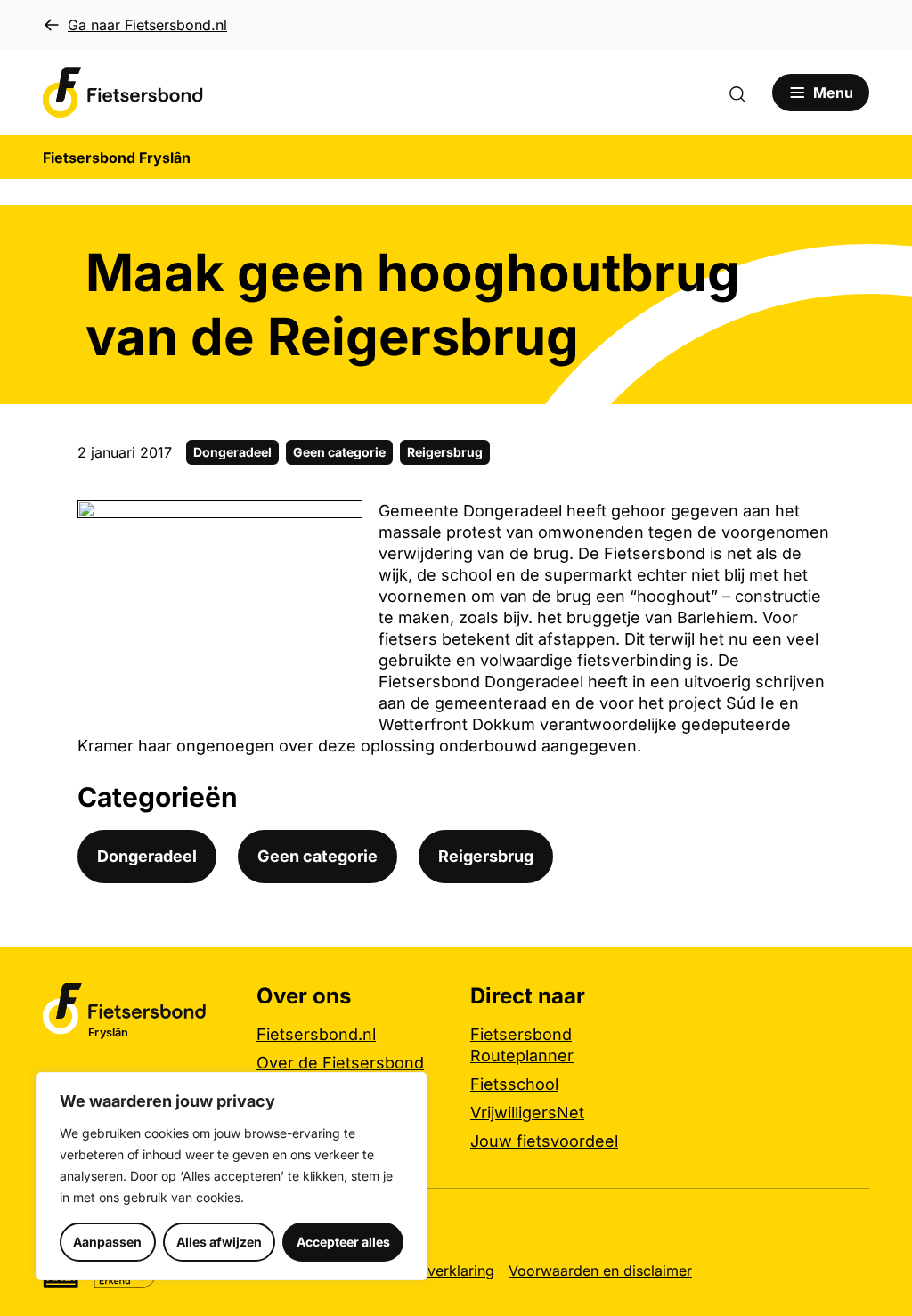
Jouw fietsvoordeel (544, 1141)
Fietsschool (514, 1084)
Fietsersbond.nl (316, 1034)
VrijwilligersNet (527, 1112)
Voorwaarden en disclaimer (600, 1270)
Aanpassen (107, 1241)
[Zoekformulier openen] (746, 92)
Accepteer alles (343, 1241)
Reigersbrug (445, 451)
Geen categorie (339, 451)
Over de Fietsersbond (340, 1062)
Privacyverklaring (436, 1270)
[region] (232, 1176)
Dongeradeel (232, 451)
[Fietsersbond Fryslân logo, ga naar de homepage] (123, 92)
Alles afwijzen (219, 1241)
